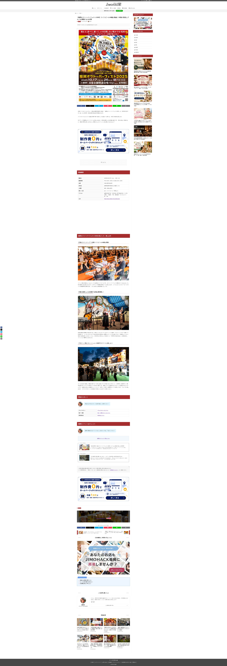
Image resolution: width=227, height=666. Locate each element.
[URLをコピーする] (125, 106)
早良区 (136, 49)
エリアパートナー (98, 662)
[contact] (149, 0)
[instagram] (145, 0)
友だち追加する (119, 10)
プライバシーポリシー (117, 662)
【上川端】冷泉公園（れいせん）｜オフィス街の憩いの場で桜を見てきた (106, 456)
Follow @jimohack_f (100, 518)
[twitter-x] (143, 0)
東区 (136, 42)
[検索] (151, 0)
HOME (92, 662)
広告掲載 (110, 662)
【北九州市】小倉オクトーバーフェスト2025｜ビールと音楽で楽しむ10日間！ (107, 446)
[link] (92, 602)
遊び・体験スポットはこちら (104, 412)
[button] (81, 106)
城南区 (136, 47)
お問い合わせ (104, 662)
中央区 (79, 21)
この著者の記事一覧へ (109, 605)
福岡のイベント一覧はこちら (103, 438)
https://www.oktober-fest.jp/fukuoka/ (112, 198)
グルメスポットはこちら (103, 410)
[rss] (148, 0)
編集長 (83, 604)
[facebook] (142, 0)
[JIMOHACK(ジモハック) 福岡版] (113, 4)
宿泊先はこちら (101, 415)
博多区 (136, 37)
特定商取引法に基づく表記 (126, 662)
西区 (136, 44)
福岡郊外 (137, 52)
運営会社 (134, 662)
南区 (136, 40)
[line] (146, 0)
